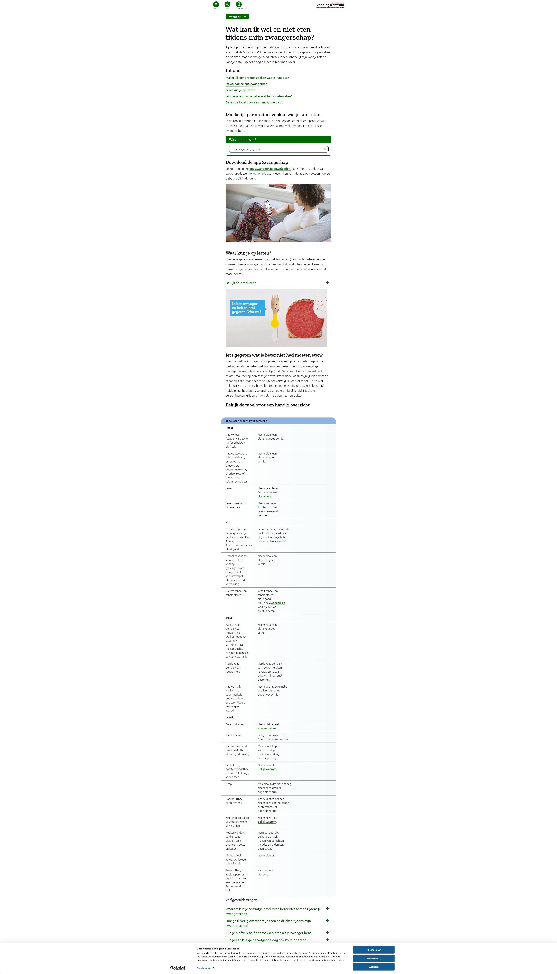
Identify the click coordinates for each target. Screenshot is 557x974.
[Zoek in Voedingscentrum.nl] (227, 4)
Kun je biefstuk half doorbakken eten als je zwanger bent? (269, 933)
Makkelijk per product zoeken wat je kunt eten (257, 77)
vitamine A (264, 496)
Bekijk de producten (241, 283)
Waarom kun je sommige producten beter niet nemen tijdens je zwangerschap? (273, 911)
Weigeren (374, 967)
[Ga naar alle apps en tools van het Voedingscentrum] (239, 4)
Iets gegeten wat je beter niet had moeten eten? (259, 96)
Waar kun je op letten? (241, 90)
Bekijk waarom (267, 821)
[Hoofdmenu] (216, 4)
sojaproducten (267, 728)
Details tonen (203, 968)
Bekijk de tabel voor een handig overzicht (254, 102)
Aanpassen (372, 958)
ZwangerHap (277, 602)
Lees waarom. (278, 541)
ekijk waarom (267, 769)
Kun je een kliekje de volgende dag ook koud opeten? (266, 940)
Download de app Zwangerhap (246, 83)
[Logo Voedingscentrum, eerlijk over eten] (330, 5)
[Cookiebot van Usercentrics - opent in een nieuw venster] (177, 968)
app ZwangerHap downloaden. (270, 168)
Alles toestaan (374, 950)
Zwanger (234, 16)
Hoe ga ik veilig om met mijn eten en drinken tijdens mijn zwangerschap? (268, 923)
